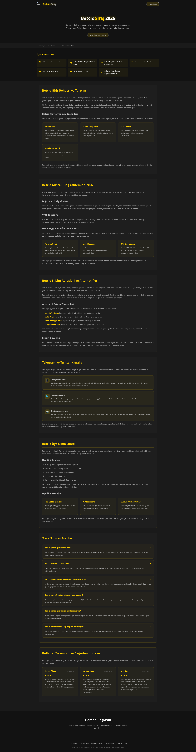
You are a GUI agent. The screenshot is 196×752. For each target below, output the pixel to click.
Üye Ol (120, 743)
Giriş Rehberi (73, 743)
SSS (126, 743)
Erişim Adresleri (96, 743)
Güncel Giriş (85, 743)
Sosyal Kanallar (110, 743)
